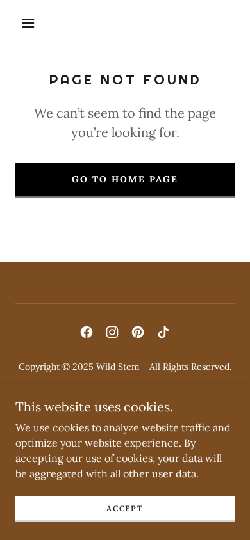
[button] (28, 23)
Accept (124, 508)
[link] (86, 332)
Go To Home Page (125, 179)
